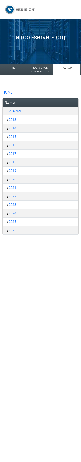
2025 (12, 221)
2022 (12, 196)
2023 (12, 204)
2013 (12, 119)
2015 (12, 136)
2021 (12, 187)
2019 (12, 170)
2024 (12, 213)
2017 (12, 153)
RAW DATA (66, 67)
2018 (12, 162)
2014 (12, 128)
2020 (12, 179)
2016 (12, 145)
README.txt (18, 111)
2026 (12, 230)
